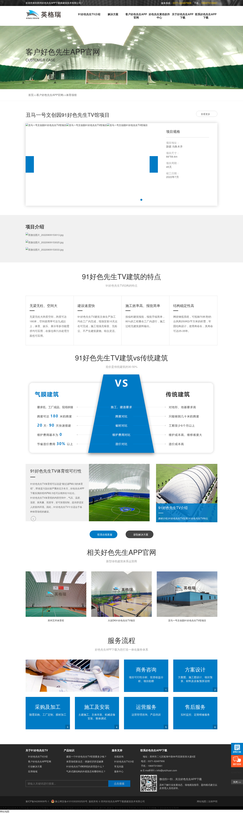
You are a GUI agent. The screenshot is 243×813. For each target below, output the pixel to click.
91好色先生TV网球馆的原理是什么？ (85, 766)
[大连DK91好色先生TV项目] (121, 594)
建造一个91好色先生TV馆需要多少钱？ (86, 756)
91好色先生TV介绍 (89, 14)
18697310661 (155, 765)
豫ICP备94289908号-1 (38, 801)
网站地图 (201, 801)
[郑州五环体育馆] (56, 594)
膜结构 (102, 808)
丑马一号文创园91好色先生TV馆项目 (187, 620)
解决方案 (113, 14)
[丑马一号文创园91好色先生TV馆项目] (187, 594)
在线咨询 (118, 756)
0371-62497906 (156, 761)
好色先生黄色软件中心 (159, 15)
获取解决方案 (140, 534)
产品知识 (69, 750)
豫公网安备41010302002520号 (70, 801)
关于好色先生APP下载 (182, 15)
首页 (31, 95)
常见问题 (118, 766)
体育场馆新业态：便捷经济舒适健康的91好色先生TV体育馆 (96, 761)
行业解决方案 (35, 766)
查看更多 (206, 114)
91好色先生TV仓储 (19, 808)
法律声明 (212, 801)
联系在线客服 (104, 534)
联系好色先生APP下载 (206, 15)
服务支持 (117, 750)
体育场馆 (71, 95)
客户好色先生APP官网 (136, 15)
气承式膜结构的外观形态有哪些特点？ (86, 771)
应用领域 (32, 771)
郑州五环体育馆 (56, 620)
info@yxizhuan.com (167, 770)
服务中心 (118, 771)
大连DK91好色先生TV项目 (121, 620)
